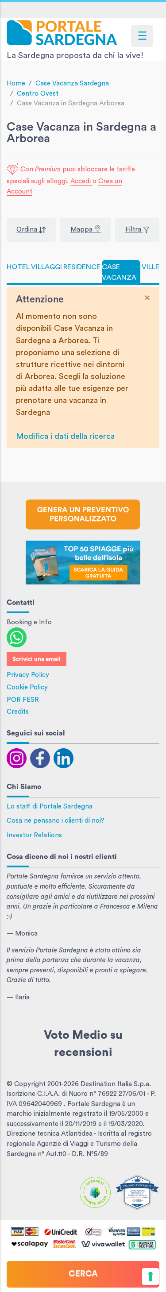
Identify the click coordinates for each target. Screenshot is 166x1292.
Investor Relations (34, 835)
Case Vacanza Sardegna (72, 83)
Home (16, 83)
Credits (18, 711)
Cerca (83, 1274)
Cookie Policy (27, 687)
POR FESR (23, 699)
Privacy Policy (28, 675)
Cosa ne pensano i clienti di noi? (55, 820)
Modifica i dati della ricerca (65, 436)
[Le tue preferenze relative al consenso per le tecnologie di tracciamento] (150, 1276)
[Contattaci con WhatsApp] (17, 637)
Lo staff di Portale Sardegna (50, 806)
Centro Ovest (37, 93)
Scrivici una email (36, 659)
